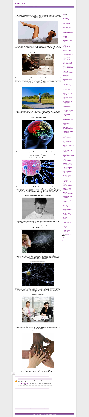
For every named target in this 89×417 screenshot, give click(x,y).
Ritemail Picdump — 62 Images (67, 62)
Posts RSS (22, 6)
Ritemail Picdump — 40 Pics (67, 88)
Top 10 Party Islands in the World (68, 128)
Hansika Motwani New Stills (67, 189)
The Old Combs (65, 18)
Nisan (64, 15)
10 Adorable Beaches (66, 75)
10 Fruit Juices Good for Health (67, 167)
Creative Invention (65, 103)
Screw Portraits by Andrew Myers (68, 223)
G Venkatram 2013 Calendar (67, 50)
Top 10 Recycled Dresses (67, 188)
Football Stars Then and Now (67, 93)
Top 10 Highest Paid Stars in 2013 (68, 49)
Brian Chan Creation (66, 94)
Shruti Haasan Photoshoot (67, 175)
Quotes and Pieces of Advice (67, 164)
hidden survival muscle (24, 383)
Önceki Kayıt (46, 408)
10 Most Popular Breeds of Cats (68, 54)
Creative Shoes (65, 217)
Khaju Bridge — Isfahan (66, 213)
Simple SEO (40, 414)
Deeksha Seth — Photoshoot (67, 185)
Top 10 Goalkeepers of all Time (67, 181)
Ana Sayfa (32, 408)
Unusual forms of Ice (66, 227)
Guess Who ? (65, 115)
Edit (36, 6)
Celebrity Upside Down (66, 23)
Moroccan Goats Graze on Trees (68, 193)
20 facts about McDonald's (67, 214)
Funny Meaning (65, 218)
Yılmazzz (63, 237)
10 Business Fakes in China (67, 222)
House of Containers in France (67, 171)
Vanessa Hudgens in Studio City (68, 110)
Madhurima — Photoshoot (67, 160)
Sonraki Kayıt (17, 408)
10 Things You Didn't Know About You (24, 11)
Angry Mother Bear (66, 202)
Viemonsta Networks (53, 414)
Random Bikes (65, 36)
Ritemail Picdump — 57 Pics (67, 127)
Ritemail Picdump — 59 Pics (67, 198)
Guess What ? (65, 31)
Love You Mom (65, 192)
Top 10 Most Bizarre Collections (68, 42)
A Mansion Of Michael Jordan (67, 206)
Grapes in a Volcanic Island (67, 66)
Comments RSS (30, 6)
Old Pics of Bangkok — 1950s (67, 106)
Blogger (62, 240)
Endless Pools (65, 205)
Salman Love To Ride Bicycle (67, 63)
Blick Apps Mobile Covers (67, 234)
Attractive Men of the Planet (67, 154)
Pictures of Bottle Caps (66, 53)
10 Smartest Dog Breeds (66, 230)
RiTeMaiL (21, 3)
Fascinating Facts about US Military (68, 81)
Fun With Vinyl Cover (66, 55)
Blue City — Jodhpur (66, 172)
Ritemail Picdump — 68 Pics (67, 27)
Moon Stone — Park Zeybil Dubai (68, 51)
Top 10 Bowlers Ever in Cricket (67, 163)
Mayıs (64, 14)
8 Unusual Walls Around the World (68, 72)
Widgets (13, 374)
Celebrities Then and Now (67, 137)
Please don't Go (65, 152)
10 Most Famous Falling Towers (68, 105)
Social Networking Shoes (66, 19)
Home (17, 6)
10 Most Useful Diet (66, 76)
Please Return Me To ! (66, 168)
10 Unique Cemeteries (66, 114)
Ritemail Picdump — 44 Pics (67, 111)
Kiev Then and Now (66, 136)
